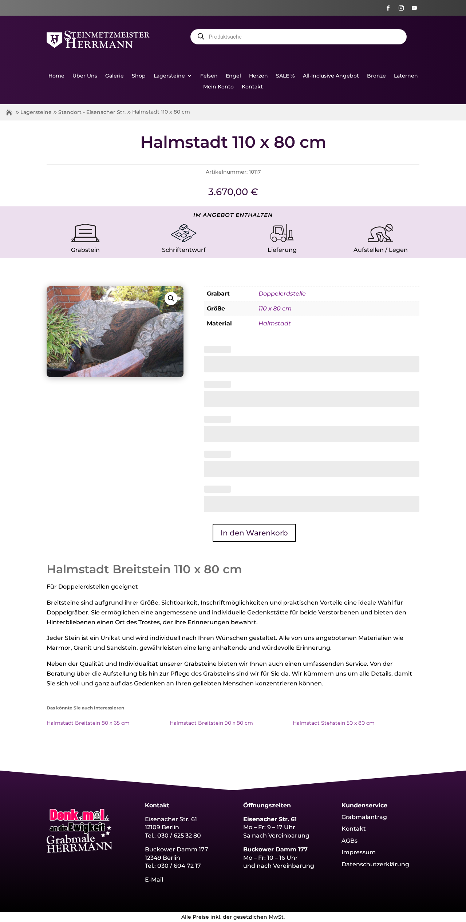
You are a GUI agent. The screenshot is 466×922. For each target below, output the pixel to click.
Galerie (114, 76)
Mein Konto (218, 87)
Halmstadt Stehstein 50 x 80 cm (334, 723)
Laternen (406, 76)
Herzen (258, 76)
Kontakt (252, 87)
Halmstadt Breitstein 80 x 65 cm (88, 723)
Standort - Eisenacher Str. (92, 112)
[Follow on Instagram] (401, 8)
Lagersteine (169, 76)
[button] (171, 298)
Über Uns (84, 76)
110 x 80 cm (275, 308)
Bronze (376, 76)
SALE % (285, 76)
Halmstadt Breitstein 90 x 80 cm (211, 723)
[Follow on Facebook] (388, 8)
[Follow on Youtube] (414, 8)
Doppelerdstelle (282, 293)
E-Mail (154, 879)
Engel (233, 76)
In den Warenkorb (254, 533)
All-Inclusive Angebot (331, 76)
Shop (139, 76)
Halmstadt (274, 323)
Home (56, 76)
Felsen (209, 76)
